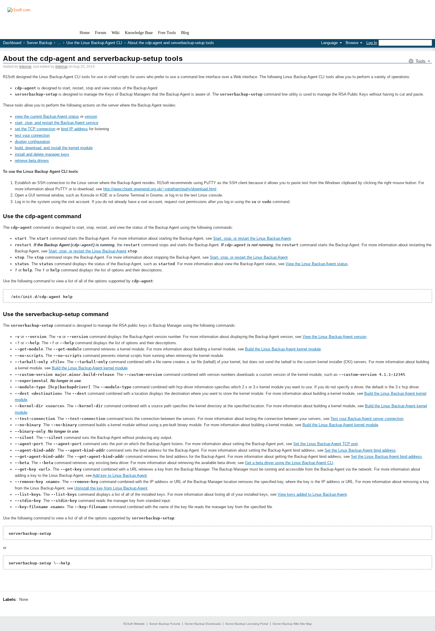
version (91, 116)
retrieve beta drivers (32, 160)
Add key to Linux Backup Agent (120, 475)
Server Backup (39, 43)
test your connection (32, 135)
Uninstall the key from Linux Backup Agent (110, 488)
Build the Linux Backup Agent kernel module (283, 349)
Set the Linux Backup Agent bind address (360, 450)
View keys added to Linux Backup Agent (312, 494)
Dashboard (12, 43)
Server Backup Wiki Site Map (292, 623)
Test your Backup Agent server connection (367, 418)
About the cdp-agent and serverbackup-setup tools (93, 58)
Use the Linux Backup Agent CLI (94, 43)
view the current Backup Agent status (47, 116)
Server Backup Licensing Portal (246, 623)
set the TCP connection (35, 129)
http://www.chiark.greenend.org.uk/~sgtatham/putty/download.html (159, 189)
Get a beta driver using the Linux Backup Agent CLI (289, 463)
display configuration (32, 141)
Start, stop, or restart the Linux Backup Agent (252, 238)
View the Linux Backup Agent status (317, 264)
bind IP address (74, 129)
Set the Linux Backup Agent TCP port (325, 444)
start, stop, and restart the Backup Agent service (56, 122)
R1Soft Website (134, 623)
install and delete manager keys (42, 154)
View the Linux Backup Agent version (334, 336)
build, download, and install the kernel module (54, 148)
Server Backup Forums (164, 623)
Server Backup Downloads (203, 623)
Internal (25, 67)
